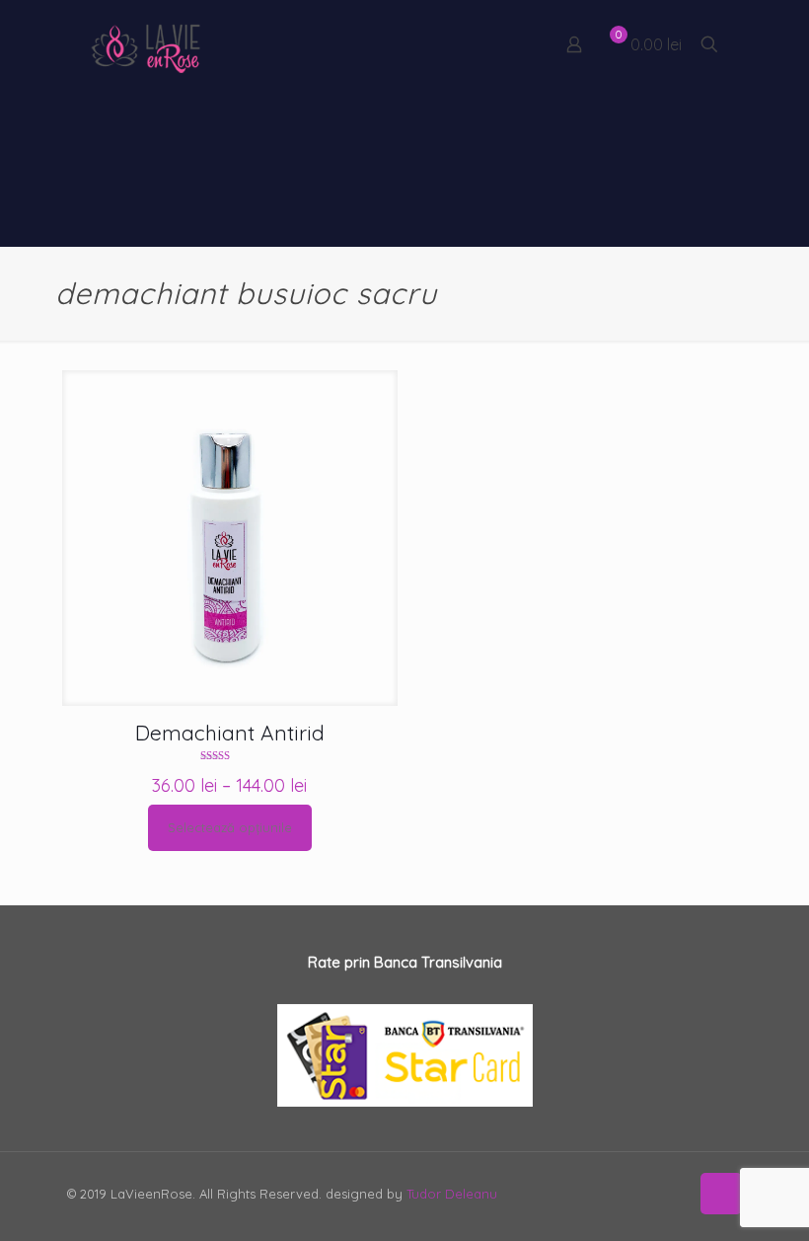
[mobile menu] (505, 44)
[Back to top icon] (721, 1193)
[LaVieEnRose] (146, 44)
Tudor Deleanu (451, 1194)
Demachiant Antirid (230, 732)
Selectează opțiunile (230, 827)
